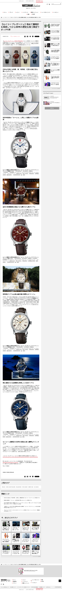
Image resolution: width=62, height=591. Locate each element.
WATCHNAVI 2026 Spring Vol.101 (30, 570)
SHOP (33, 14)
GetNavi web (5, 580)
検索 (60, 3)
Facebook (25, 36)
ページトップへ (60, 581)
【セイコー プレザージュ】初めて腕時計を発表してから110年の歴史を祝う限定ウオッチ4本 (25, 17)
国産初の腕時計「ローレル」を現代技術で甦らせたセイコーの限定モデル (18, 500)
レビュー (18, 12)
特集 (28, 14)
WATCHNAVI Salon (31, 5)
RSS (49, 4)
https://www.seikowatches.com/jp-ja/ (10, 462)
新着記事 (14, 581)
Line (30, 36)
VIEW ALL (52, 108)
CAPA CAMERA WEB (30, 589)
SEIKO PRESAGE (10, 472)
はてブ (27, 36)
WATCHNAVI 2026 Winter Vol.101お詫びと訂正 (54, 97)
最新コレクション (34, 12)
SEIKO (4, 472)
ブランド (11, 12)
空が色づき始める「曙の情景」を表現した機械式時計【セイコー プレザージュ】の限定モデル (22, 497)
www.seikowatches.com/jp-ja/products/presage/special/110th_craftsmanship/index (20, 457)
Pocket (32, 36)
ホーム (5, 12)
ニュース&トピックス (45, 12)
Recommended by (35, 556)
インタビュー (56, 12)
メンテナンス (25, 12)
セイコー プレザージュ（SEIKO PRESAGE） (14, 41)
